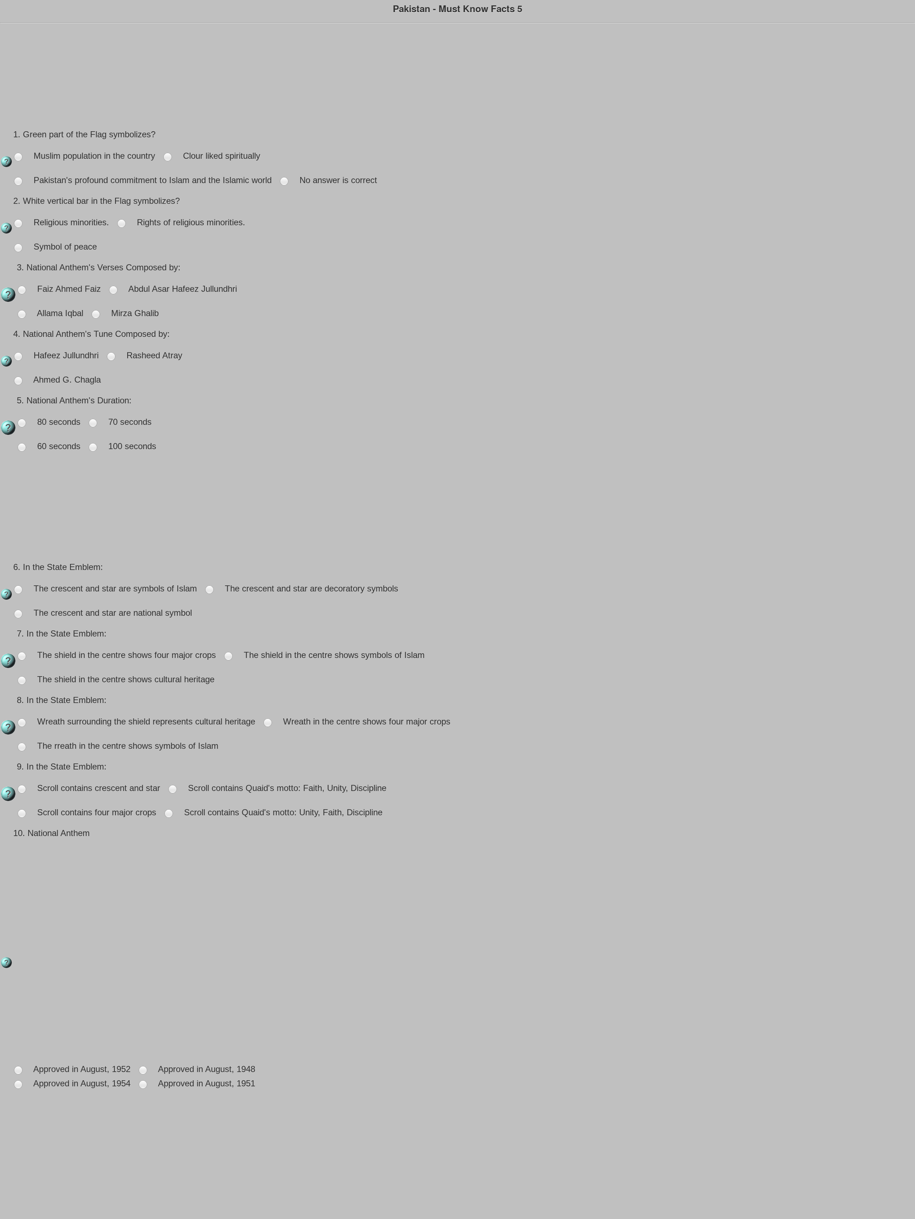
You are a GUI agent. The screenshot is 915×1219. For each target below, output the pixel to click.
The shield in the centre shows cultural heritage (124, 679)
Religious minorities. (70, 222)
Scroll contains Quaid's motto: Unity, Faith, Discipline (282, 812)
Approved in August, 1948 (205, 1069)
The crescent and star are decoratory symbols (310, 588)
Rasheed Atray (153, 355)
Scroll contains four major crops (95, 812)
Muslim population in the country (93, 156)
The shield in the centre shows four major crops (125, 655)
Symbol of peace (64, 246)
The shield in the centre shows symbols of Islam (333, 655)
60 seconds (57, 446)
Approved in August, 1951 (205, 1083)
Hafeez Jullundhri (65, 355)
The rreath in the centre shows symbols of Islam (126, 746)
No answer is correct (337, 180)
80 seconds (57, 422)
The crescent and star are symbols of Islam (114, 588)
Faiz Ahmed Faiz (68, 289)
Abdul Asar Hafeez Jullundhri (181, 289)
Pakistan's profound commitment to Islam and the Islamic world (151, 180)
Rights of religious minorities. (189, 222)
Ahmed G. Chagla (66, 379)
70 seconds (129, 422)
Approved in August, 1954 (80, 1083)
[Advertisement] (457, 77)
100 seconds (131, 446)
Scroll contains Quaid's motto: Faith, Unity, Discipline (286, 788)
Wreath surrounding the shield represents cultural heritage (145, 721)
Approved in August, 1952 (80, 1069)
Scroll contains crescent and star (97, 788)
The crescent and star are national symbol (111, 613)
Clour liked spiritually (220, 156)
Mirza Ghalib (134, 313)
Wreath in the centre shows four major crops (365, 721)
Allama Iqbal (59, 313)
